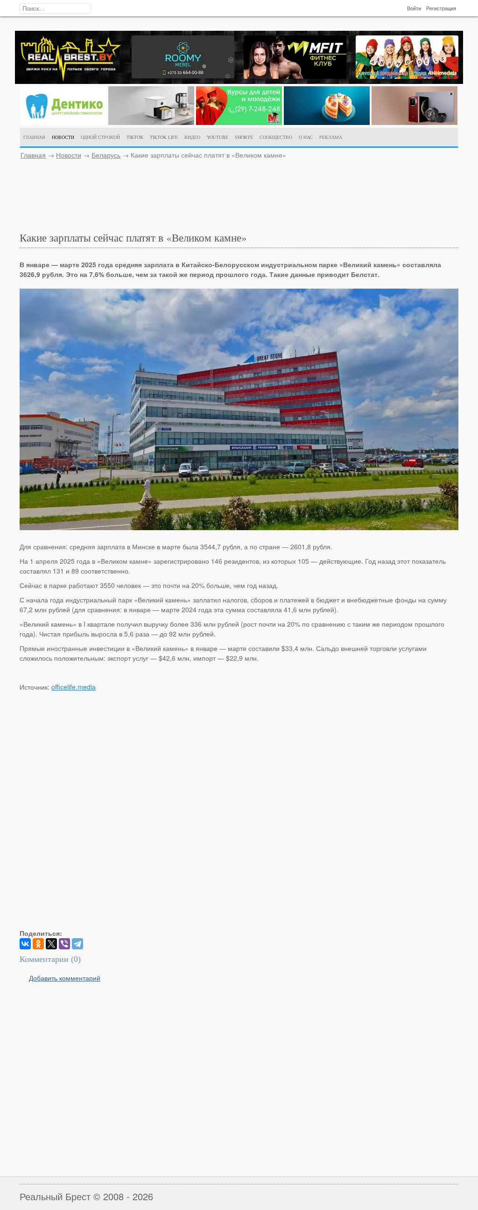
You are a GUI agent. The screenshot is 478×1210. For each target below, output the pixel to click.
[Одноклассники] (38, 943)
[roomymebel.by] (183, 75)
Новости (68, 154)
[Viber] (64, 943)
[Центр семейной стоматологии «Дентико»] (63, 122)
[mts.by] (151, 122)
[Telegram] (77, 943)
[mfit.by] (295, 76)
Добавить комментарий (64, 977)
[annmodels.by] (407, 76)
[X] (51, 943)
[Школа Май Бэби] (239, 122)
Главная (33, 154)
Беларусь (105, 154)
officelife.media (73, 686)
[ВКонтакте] (25, 943)
